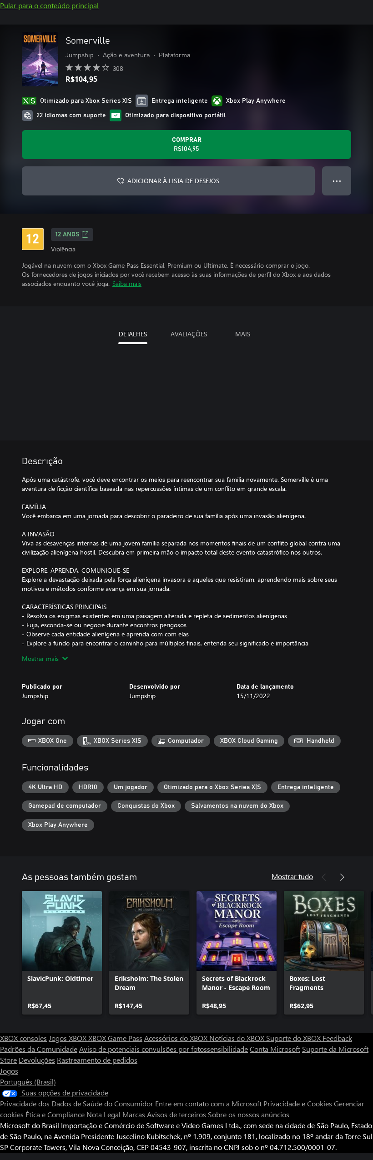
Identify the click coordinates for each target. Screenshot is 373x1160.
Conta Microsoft (275, 1049)
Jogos (9, 1070)
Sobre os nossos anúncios (248, 1114)
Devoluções (37, 1060)
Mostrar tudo (292, 876)
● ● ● (337, 180)
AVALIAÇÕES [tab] (189, 334)
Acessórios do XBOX (176, 1038)
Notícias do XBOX (237, 1038)
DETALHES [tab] (133, 334)
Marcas (133, 1114)
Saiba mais (126, 283)
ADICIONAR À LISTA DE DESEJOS (173, 180)
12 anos (67, 234)
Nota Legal (104, 1114)
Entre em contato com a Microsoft (208, 1103)
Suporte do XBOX (294, 1038)
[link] (62, 953)
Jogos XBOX (68, 1038)
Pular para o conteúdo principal (49, 5)
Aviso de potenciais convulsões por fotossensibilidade (163, 1049)
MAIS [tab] (242, 334)
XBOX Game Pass (115, 1038)
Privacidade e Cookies (297, 1103)
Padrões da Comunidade (38, 1049)
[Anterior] (324, 877)
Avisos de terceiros (176, 1114)
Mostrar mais (40, 658)
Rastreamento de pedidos (97, 1060)
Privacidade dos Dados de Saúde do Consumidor (76, 1103)
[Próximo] (342, 877)
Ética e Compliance (55, 1114)
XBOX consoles (23, 1038)
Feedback (337, 1038)
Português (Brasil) (28, 1081)
